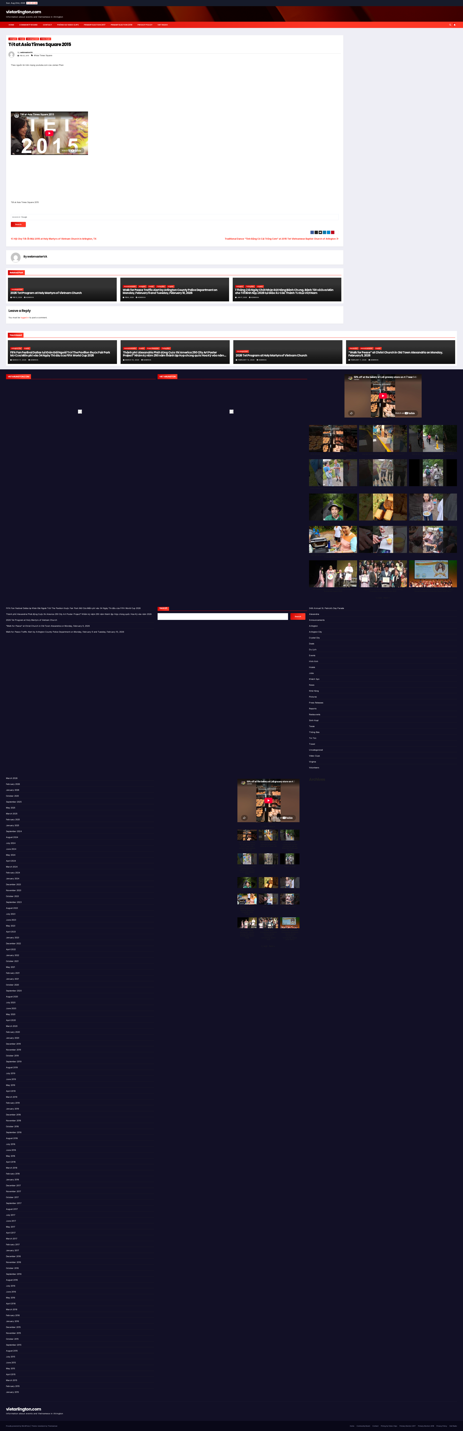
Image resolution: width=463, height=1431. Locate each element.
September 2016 (13, 1274)
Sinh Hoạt (313, 720)
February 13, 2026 (246, 360)
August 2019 (12, 1067)
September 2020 (14, 990)
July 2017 (10, 1215)
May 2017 (10, 1227)
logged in (25, 317)
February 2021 (13, 973)
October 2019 (12, 1055)
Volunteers (314, 767)
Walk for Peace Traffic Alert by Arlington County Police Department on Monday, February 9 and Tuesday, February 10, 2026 (170, 291)
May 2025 (10, 808)
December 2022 (13, 943)
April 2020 (11, 1020)
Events (151, 286)
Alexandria (353, 348)
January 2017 (12, 1250)
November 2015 (13, 1333)
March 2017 (11, 1238)
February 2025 (13, 819)
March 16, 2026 (132, 360)
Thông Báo (161, 286)
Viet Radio (163, 25)
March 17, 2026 (20, 360)
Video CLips (45, 39)
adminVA (30, 297)
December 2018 (13, 1114)
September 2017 (13, 1203)
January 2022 (12, 955)
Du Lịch (312, 649)
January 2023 (12, 937)
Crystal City (314, 638)
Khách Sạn (314, 679)
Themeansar (52, 1426)
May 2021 (10, 967)
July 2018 (10, 1144)
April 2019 (11, 1091)
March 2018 (11, 1168)
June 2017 (11, 1221)
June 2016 (11, 1292)
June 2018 (11, 1150)
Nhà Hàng (314, 691)
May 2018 (10, 1156)
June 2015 (11, 1362)
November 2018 (13, 1120)
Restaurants (314, 714)
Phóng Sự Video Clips (68, 25)
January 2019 (12, 1109)
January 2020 (12, 1038)
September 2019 (13, 1061)
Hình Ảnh (313, 661)
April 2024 (11, 861)
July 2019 (10, 1073)
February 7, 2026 (359, 360)
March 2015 (11, 1380)
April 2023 (11, 931)
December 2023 (13, 884)
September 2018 (13, 1132)
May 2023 (10, 926)
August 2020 (12, 996)
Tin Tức (312, 738)
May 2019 (10, 1085)
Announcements (130, 286)
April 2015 (10, 1374)
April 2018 (11, 1162)
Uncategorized (32, 39)
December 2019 (13, 1044)
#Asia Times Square (43, 55)
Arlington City (16, 348)
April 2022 (11, 949)
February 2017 (13, 1244)
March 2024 (12, 867)
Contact (47, 25)
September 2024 (14, 831)
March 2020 (11, 1026)
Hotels (312, 667)
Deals (311, 643)
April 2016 (11, 1303)
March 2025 (11, 813)
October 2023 (12, 896)
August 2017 (12, 1209)
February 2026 (13, 784)
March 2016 (11, 1309)
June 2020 (11, 1008)
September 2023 (14, 902)
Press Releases (153, 348)
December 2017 (13, 1185)
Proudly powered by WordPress (18, 1426)
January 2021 (12, 979)
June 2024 (11, 849)
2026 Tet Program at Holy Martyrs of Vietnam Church (46, 293)
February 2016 (13, 1315)
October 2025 (12, 796)
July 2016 (10, 1286)
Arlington (13, 39)
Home (11, 25)
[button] (450, 25)
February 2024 (13, 872)
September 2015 (13, 1345)
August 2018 (12, 1138)
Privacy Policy (145, 25)
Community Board (28, 25)
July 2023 (10, 914)
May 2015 (10, 1368)
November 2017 (13, 1191)
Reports (312, 708)
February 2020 (13, 1032)
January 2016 (12, 1321)
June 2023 (11, 920)
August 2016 (12, 1280)
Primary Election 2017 (95, 25)
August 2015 (12, 1351)
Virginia (170, 286)
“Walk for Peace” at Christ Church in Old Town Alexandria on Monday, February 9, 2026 (395, 353)
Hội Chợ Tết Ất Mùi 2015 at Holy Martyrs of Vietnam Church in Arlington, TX (54, 238)
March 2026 (11, 778)
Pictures (313, 697)
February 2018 (13, 1173)
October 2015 (12, 1339)
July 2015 (10, 1356)
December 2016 (13, 1256)
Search (163, 608)
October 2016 (12, 1268)
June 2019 (11, 1079)
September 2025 (14, 802)
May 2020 (10, 1014)
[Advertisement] (29, 92)
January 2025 (12, 825)
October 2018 (12, 1126)
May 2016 (10, 1297)
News (311, 685)
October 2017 (12, 1197)
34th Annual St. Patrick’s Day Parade (326, 608)
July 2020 (10, 1002)
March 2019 (11, 1097)
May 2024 (11, 855)
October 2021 (12, 961)
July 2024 (11, 843)
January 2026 (12, 790)
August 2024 (12, 837)
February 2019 (13, 1103)
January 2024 (12, 878)
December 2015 (13, 1327)
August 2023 (12, 908)
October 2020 (12, 985)
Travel (312, 744)
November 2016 (13, 1262)
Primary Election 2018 (121, 25)
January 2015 (12, 1392)
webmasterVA (26, 52)
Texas (21, 39)
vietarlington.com (23, 12)
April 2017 (11, 1233)
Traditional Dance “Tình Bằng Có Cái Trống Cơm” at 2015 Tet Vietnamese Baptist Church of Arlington (280, 238)
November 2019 (13, 1050)
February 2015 (13, 1386)
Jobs (311, 673)
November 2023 (13, 890)
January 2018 (12, 1179)
